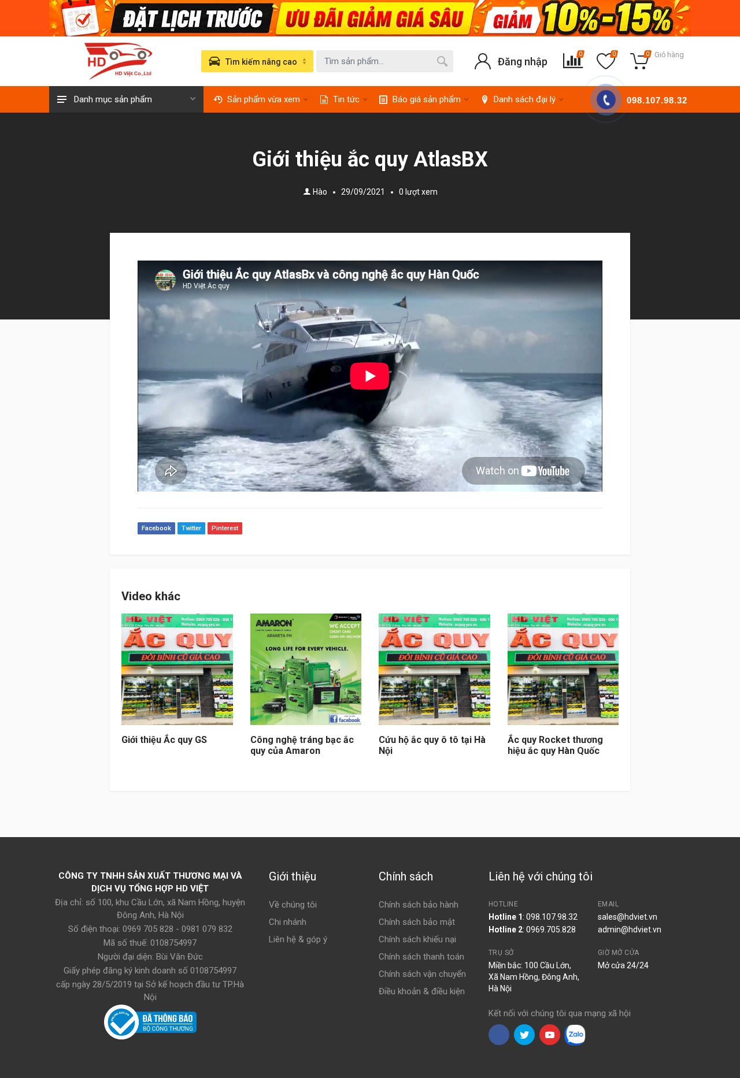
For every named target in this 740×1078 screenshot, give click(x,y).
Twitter (191, 528)
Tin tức (346, 99)
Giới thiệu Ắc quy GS (164, 739)
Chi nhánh (287, 922)
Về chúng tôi (293, 904)
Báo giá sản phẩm (427, 99)
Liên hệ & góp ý (298, 939)
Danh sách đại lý (525, 99)
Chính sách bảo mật (417, 922)
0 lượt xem (418, 191)
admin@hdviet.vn (629, 929)
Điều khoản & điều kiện (422, 991)
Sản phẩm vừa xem (263, 99)
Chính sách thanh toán (421, 956)
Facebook (156, 528)
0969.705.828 (551, 929)
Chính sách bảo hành (418, 904)
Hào (320, 191)
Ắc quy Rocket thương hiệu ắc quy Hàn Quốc (555, 745)
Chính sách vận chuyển (422, 974)
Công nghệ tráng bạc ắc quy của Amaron (302, 745)
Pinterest (225, 528)
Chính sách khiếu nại (417, 939)
